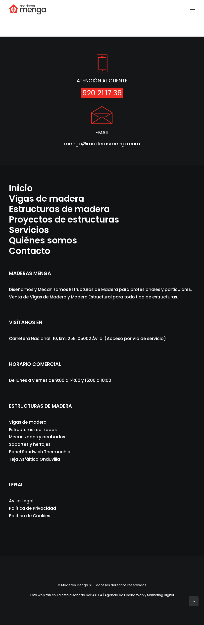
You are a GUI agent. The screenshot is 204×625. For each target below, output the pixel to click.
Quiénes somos (43, 240)
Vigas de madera (46, 198)
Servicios (29, 230)
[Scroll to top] (194, 614)
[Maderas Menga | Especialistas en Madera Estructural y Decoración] (27, 9)
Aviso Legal (21, 501)
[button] (192, 9)
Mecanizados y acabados (37, 437)
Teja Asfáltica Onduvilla (34, 459)
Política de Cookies (29, 516)
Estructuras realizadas (33, 430)
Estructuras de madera (59, 209)
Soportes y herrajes (30, 444)
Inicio (21, 188)
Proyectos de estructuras (64, 219)
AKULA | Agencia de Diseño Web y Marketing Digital (133, 595)
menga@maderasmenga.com (102, 143)
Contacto (29, 251)
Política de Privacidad (32, 508)
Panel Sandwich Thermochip (39, 452)
